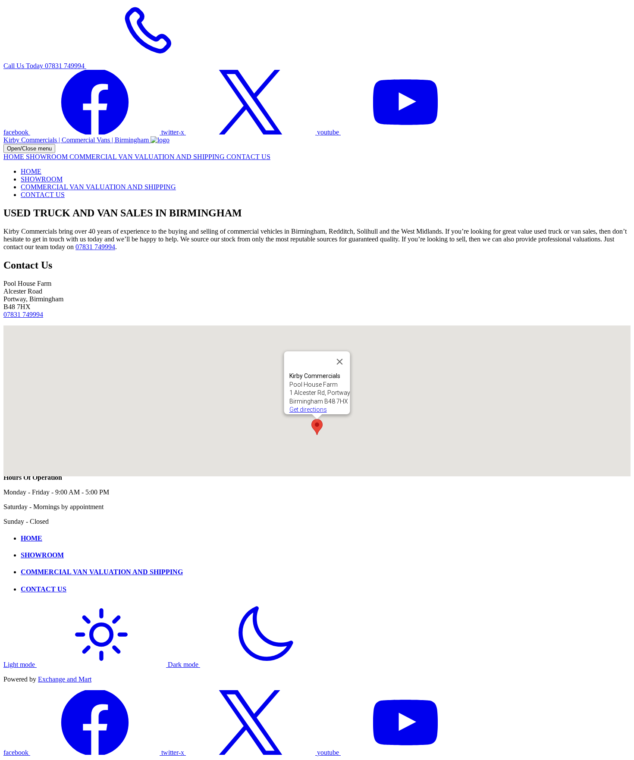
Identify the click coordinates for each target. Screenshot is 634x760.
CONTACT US (248, 156)
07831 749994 (95, 246)
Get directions (308, 409)
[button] (317, 427)
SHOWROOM (47, 156)
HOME (14, 156)
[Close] (340, 361)
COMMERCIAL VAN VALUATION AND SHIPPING (147, 156)
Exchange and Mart (64, 679)
